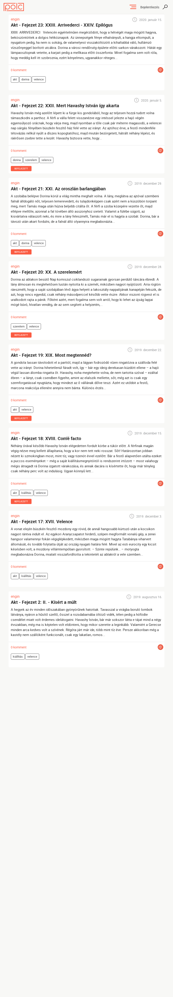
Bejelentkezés (149, 7)
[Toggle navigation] (133, 6)
